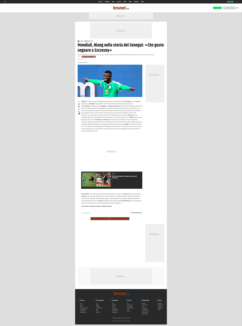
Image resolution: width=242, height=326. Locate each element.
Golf (97, 309)
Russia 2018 (88, 57)
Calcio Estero (82, 310)
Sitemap (128, 310)
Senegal (83, 57)
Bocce (97, 310)
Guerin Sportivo (115, 309)
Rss (127, 303)
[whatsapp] (79, 104)
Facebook (114, 317)
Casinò (142, 1)
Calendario (107, 1)
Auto (113, 303)
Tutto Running (99, 307)
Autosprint (114, 304)
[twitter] (79, 106)
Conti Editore (114, 312)
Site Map (159, 306)
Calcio (82, 41)
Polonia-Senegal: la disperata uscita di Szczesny (124, 177)
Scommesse (136, 1)
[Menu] (5, 2)
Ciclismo (98, 306)
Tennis (130, 1)
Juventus (119, 1)
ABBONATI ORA (217, 7)
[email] (79, 109)
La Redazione (144, 304)
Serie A (113, 1)
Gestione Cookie (145, 310)
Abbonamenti (129, 304)
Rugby (97, 304)
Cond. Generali (145, 313)
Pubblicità (160, 303)
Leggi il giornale (230, 7)
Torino (124, 1)
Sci (96, 303)
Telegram (128, 317)
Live (237, 1)
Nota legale (144, 307)
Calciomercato (83, 312)
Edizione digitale (130, 307)
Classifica (100, 1)
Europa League (83, 309)
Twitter (123, 317)
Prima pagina (129, 306)
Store (128, 309)
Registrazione (160, 304)
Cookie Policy (145, 309)
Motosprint (114, 307)
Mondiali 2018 (87, 41)
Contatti (143, 303)
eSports (97, 312)
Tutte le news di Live (136, 212)
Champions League (84, 307)
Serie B (81, 306)
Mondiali (93, 57)
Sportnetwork (115, 310)
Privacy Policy (145, 312)
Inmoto (113, 306)
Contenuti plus (230, 1)
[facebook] (79, 101)
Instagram (119, 317)
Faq (142, 306)
